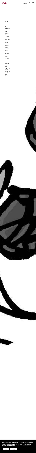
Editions (4, 2)
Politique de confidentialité (23, 445)
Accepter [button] (13, 449)
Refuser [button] (6, 449)
